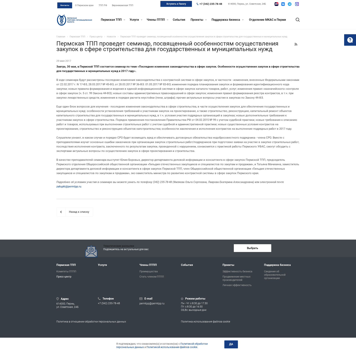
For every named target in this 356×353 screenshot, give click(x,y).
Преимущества (148, 271)
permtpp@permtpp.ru (151, 303)
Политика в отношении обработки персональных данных (91, 321)
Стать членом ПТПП (151, 276)
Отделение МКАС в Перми (267, 19)
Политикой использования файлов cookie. (172, 347)
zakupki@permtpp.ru (68, 186)
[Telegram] (289, 4)
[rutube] (276, 4)
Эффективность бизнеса (237, 271)
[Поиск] (296, 20)
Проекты (197, 19)
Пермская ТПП (111, 19)
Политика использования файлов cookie (205, 321)
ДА (231, 344)
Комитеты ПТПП (66, 271)
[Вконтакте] (283, 4)
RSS (296, 44)
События (179, 19)
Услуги (135, 19)
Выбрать (252, 248)
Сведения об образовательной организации (275, 275)
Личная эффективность (237, 285)
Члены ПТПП (156, 19)
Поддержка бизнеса (226, 19)
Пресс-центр (63, 276)
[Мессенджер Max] (297, 4)
